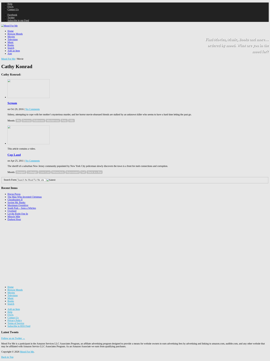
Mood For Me (8, 59)
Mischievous (53, 120)
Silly (71, 120)
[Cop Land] (29, 143)
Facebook (12, 14)
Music (11, 42)
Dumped (21, 172)
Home (11, 31)
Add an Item (14, 50)
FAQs (10, 6)
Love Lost (45, 172)
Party (64, 120)
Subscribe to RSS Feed (19, 326)
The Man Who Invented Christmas (25, 197)
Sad (83, 172)
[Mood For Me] (9, 25)
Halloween (38, 120)
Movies (11, 36)
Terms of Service (16, 323)
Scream (12, 103)
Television (13, 39)
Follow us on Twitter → (13, 338)
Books (11, 45)
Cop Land (14, 154)
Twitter (11, 17)
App (10, 53)
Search (11, 48)
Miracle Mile (14, 216)
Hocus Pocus (14, 194)
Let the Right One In (18, 213)
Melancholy (58, 172)
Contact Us (13, 9)
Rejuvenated (72, 172)
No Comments (32, 109)
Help (10, 4)
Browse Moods (15, 34)
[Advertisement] (24, 242)
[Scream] (29, 97)
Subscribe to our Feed (18, 20)
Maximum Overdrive (18, 205)
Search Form (10, 179)
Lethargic (32, 172)
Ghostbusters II (15, 199)
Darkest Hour (14, 219)
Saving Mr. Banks (16, 202)
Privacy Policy (15, 320)
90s (18, 120)
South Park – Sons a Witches (22, 208)
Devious (26, 120)
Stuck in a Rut (95, 172)
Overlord (12, 211)
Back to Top (7, 357)
